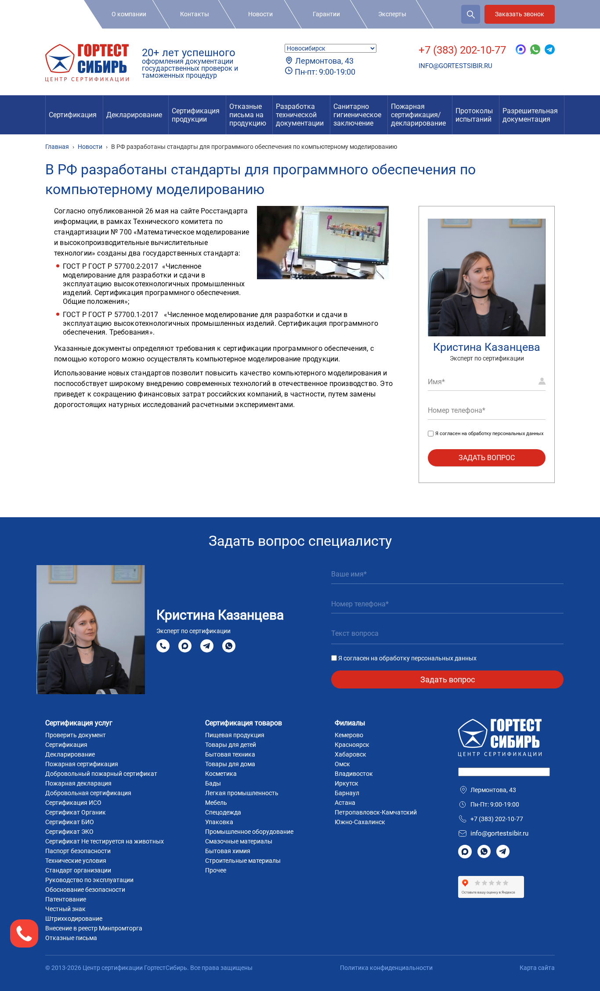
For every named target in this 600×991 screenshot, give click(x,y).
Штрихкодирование (73, 918)
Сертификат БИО (69, 821)
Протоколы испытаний (474, 115)
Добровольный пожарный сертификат (101, 773)
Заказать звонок (519, 14)
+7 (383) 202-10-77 (462, 50)
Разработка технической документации (300, 114)
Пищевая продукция (234, 735)
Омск (342, 764)
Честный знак (65, 908)
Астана (345, 802)
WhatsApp (228, 645)
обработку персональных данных (505, 433)
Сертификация (73, 115)
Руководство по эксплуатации (89, 879)
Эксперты (392, 14)
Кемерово (349, 735)
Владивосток (354, 773)
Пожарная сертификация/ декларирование (418, 114)
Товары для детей (230, 744)
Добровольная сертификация (88, 792)
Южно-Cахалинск (360, 821)
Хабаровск (350, 754)
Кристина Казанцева (486, 347)
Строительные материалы (243, 860)
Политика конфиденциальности (386, 967)
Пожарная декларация (78, 783)
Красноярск (352, 744)
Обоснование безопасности (85, 889)
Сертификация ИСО (73, 802)
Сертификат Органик (75, 812)
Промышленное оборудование (249, 831)
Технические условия (75, 860)
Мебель (216, 802)
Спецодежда (223, 812)
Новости (260, 14)
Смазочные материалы (238, 841)
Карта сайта (537, 967)
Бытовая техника (230, 754)
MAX (185, 645)
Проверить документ (75, 735)
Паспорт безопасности (78, 850)
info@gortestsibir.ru (455, 66)
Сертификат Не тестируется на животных (104, 841)
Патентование (65, 899)
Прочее (215, 870)
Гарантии (326, 14)
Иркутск (346, 783)
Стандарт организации (78, 870)
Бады (213, 783)
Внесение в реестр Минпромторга (93, 928)
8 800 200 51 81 (163, 645)
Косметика (221, 773)
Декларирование (134, 115)
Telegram (206, 645)
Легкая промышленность (241, 792)
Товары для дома (230, 764)
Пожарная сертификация (81, 764)
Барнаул (347, 792)
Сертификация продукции (196, 115)
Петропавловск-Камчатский (376, 812)
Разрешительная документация (530, 115)
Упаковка (219, 821)
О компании (129, 14)
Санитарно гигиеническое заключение (357, 114)
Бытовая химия (227, 850)
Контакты (194, 14)
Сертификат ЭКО (69, 831)
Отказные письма (71, 937)
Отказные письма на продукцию (247, 114)
